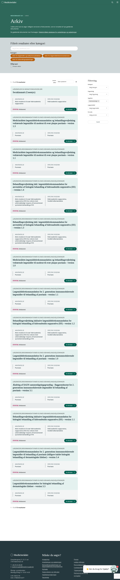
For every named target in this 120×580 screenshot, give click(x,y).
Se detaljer (69, 109)
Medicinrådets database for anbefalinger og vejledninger (58, 32)
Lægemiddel (91, 105)
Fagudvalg (91, 91)
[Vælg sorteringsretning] (76, 81)
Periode (90, 112)
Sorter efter (54, 81)
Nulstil (98, 122)
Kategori (90, 84)
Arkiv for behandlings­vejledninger (22, 59)
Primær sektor (17, 66)
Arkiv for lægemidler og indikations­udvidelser (26, 56)
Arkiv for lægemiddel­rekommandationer (57, 56)
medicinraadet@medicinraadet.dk (23, 567)
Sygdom (90, 98)
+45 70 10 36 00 (17, 565)
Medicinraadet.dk (17, 15)
